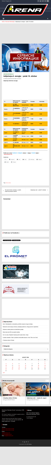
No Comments (18, 78)
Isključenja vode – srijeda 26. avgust (36, 398)
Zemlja (10, 394)
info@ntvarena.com (6, 432)
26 (19, 369)
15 (38, 365)
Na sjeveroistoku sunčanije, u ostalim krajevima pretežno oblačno (13, 190)
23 (45, 367)
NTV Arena (13, 78)
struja (9, 182)
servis (7, 182)
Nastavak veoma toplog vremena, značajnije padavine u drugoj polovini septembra (20, 326)
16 (45, 365)
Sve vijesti (5, 394)
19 (19, 367)
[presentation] (46, 381)
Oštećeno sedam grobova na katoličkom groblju (13, 329)
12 (19, 365)
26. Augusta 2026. (6, 399)
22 (38, 367)
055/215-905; (5, 430)
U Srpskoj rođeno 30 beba (8, 340)
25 (12, 369)
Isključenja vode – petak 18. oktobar (38, 190)
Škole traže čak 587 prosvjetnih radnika (11, 332)
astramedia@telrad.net (7, 434)
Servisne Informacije (8, 74)
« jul (3, 372)
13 (25, 365)
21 (32, 367)
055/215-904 (11, 428)
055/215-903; (5, 428)
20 (25, 367)
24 (6, 369)
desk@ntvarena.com (8, 435)
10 (6, 365)
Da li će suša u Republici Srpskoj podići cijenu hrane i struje (15, 334)
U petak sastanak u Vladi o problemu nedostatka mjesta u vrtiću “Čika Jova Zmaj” (20, 337)
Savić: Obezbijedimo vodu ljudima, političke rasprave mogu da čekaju (18, 324)
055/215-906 (11, 430)
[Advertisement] (25, 32)
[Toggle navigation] (3, 18)
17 (6, 367)
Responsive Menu (48, 1)
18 (12, 367)
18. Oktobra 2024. (6, 78)
